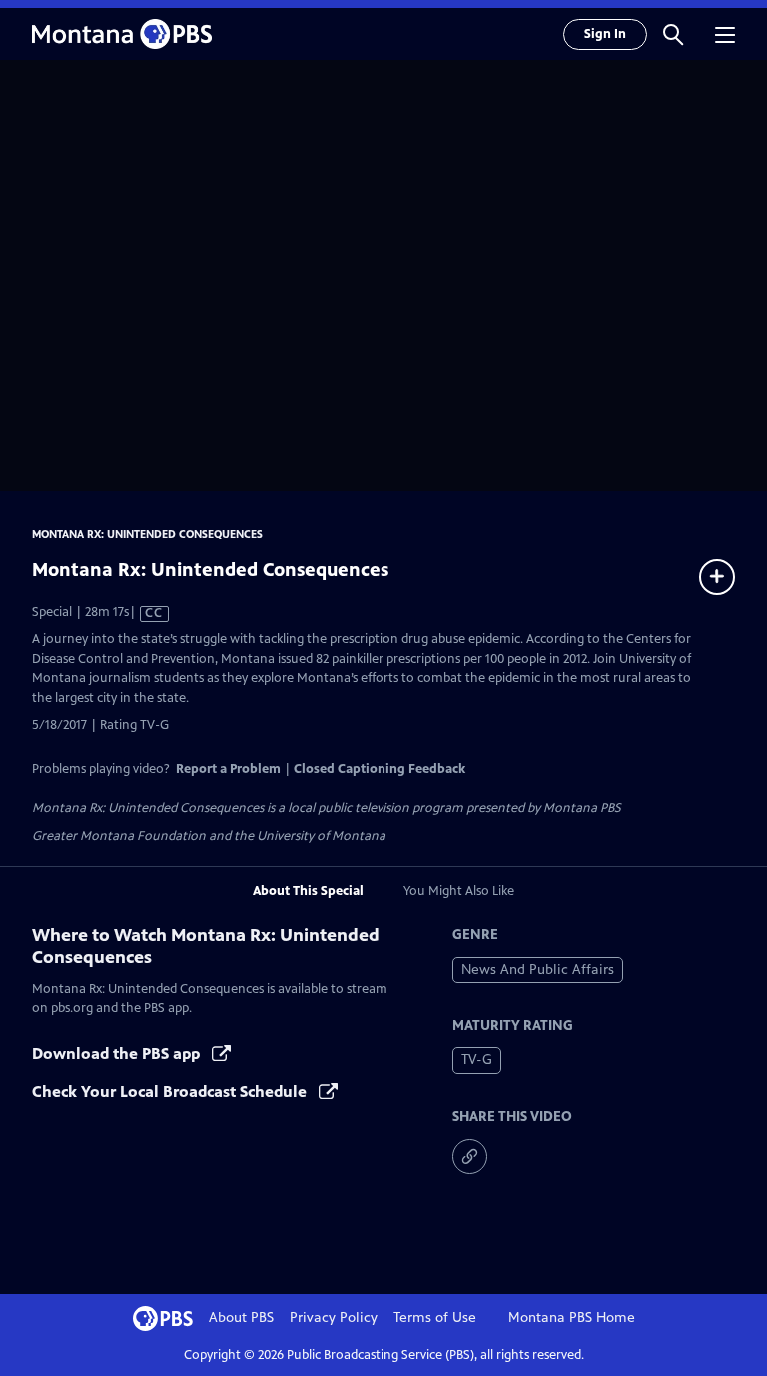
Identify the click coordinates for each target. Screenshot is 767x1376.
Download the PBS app (118, 1053)
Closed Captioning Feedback (379, 769)
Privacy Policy (334, 1317)
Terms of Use (434, 1317)
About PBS (241, 1317)
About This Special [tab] (308, 891)
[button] (673, 34)
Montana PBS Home (571, 1317)
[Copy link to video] (469, 1156)
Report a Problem (228, 769)
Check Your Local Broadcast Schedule (171, 1091)
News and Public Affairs (537, 969)
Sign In (605, 34)
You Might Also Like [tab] (458, 891)
